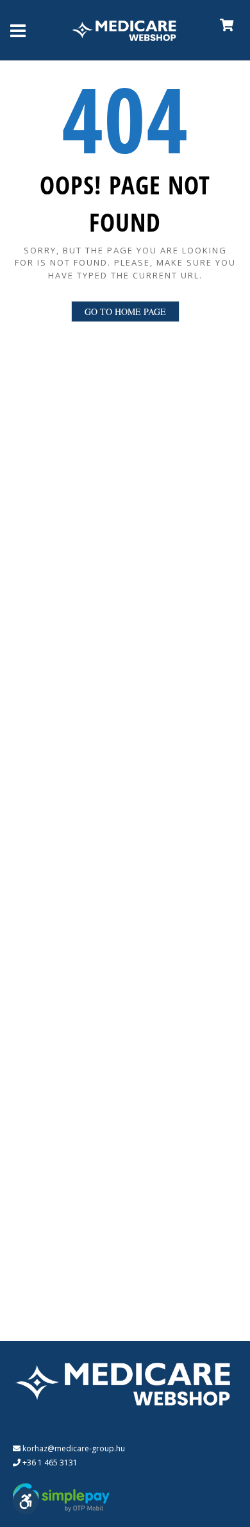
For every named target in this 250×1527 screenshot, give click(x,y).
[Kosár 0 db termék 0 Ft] (220, 29)
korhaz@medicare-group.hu (73, 1448)
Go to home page (125, 311)
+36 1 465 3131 (49, 1462)
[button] (25, 1501)
